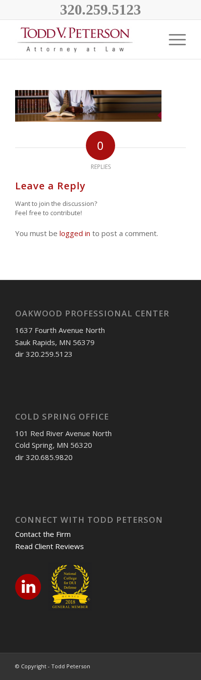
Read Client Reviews (49, 546)
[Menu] (172, 39)
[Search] (149, 39)
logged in (75, 233)
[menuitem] (149, 39)
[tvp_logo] (83, 39)
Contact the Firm (43, 534)
